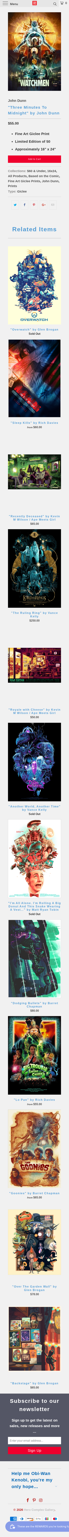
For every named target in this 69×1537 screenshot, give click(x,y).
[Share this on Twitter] (15, 204)
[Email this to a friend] (53, 204)
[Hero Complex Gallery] (34, 3)
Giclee (22, 191)
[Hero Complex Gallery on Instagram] (41, 1500)
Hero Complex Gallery (39, 1509)
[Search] (55, 4)
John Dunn (17, 101)
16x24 (51, 171)
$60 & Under (36, 171)
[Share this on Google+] (43, 204)
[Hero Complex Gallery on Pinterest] (34, 1500)
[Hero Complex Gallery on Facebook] (27, 1500)
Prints (12, 186)
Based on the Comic (43, 176)
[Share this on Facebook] (24, 204)
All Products (17, 176)
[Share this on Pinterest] (34, 204)
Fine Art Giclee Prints (24, 181)
